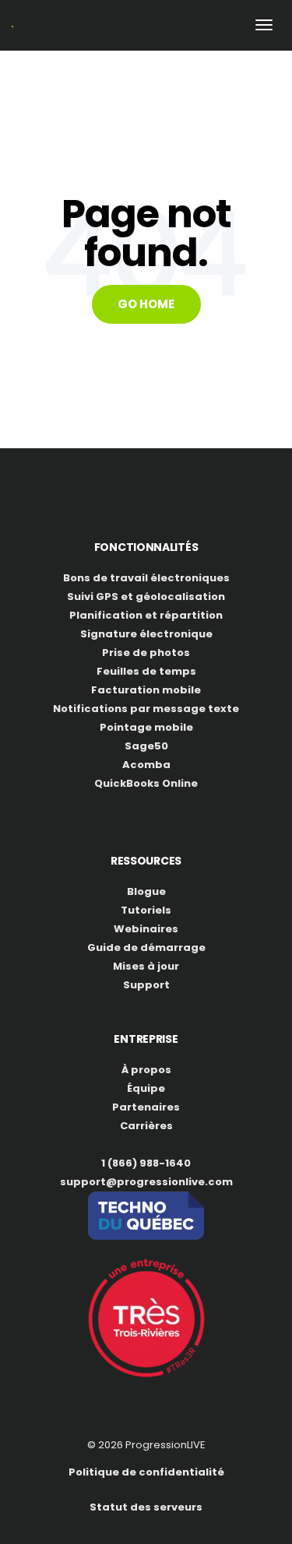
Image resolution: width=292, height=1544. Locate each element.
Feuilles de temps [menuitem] (146, 671)
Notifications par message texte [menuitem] (146, 708)
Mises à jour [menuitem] (146, 966)
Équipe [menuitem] (146, 1088)
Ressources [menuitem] (146, 860)
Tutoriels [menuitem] (146, 910)
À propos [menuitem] (146, 1069)
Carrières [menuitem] (146, 1125)
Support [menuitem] (146, 984)
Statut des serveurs (146, 1507)
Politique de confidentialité (146, 1472)
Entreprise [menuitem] (146, 1039)
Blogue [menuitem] (146, 891)
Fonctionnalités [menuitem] (146, 547)
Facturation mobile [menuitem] (146, 690)
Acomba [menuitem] (146, 764)
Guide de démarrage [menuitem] (146, 947)
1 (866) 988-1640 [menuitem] (146, 1163)
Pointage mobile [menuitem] (146, 727)
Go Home (146, 304)
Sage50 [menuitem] (146, 746)
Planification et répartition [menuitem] (146, 615)
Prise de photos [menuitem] (146, 652)
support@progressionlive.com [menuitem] (146, 1181)
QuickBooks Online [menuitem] (146, 783)
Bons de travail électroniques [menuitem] (146, 577)
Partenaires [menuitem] (146, 1107)
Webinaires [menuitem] (146, 928)
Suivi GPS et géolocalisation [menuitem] (146, 596)
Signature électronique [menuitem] (146, 633)
